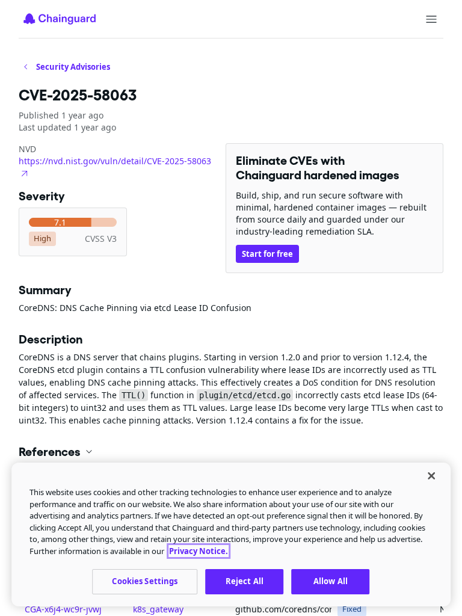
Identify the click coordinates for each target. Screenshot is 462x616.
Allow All (330, 581)
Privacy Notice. (198, 551)
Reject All (244, 581)
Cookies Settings (144, 581)
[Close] (431, 476)
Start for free (267, 253)
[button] (231, 452)
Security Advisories (73, 66)
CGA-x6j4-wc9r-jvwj (63, 609)
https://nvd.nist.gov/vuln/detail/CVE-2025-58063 (115, 161)
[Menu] (431, 19)
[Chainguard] (59, 18)
